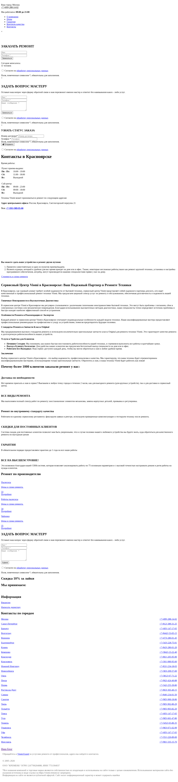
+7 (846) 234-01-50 (168, 694)
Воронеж (5, 638)
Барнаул (5, 628)
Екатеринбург (7, 643)
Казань (4, 647)
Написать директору (11, 607)
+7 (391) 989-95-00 (14, 208)
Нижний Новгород (10, 666)
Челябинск (6, 737)
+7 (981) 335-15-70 (168, 742)
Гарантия (11, 22)
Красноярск (6, 661)
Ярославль (6, 742)
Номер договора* (9, 136)
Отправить (8, 144)
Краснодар (6, 657)
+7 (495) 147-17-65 (168, 628)
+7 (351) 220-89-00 (168, 737)
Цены (9, 19)
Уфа (3, 732)
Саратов (5, 699)
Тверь (4, 704)
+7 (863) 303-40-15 (168, 690)
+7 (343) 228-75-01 (168, 643)
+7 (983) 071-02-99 (168, 728)
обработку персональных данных (32, 70)
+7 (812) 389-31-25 (168, 624)
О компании (12, 17)
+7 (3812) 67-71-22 (168, 676)
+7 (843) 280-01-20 (168, 647)
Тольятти (5, 709)
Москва (4, 619)
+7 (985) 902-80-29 (168, 704)
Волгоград (6, 633)
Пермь (4, 685)
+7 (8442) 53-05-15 (168, 633)
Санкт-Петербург (9, 624)
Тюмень (5, 723)
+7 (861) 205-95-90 (168, 657)
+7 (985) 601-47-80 (168, 718)
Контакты (11, 27)
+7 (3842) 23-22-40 (168, 652)
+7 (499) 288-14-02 (9, 7)
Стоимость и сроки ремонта (14, 276)
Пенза (4, 680)
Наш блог (6, 748)
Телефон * (6, 139)
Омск (3, 676)
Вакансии (5, 602)
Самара (4, 694)
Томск (4, 713)
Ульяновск (6, 728)
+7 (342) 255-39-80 (168, 685)
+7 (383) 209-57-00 (168, 671)
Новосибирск (7, 671)
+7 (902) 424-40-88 (168, 680)
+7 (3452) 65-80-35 (168, 723)
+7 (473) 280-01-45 (168, 638)
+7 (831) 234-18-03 (168, 666)
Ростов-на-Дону (8, 690)
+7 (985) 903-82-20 (168, 709)
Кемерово (5, 652)
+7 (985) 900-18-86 (168, 699)
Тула (3, 718)
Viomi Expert (23, 754)
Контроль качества (15, 24)
